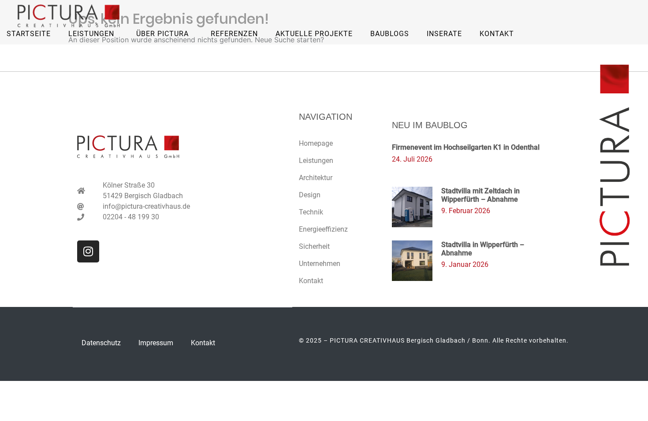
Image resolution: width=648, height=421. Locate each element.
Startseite (29, 34)
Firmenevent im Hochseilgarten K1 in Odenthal (466, 147)
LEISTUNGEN (91, 34)
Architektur (315, 178)
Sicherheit (314, 246)
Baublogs (389, 34)
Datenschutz (101, 343)
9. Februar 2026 (465, 211)
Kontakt (497, 34)
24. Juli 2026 (412, 159)
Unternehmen (319, 263)
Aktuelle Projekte (314, 34)
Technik (311, 212)
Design (309, 195)
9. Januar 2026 (464, 264)
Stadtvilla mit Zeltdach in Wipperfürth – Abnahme (480, 195)
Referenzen (234, 34)
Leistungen (316, 160)
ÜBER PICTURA (162, 34)
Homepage (316, 143)
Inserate (444, 34)
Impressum (155, 343)
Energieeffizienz (323, 229)
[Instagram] (88, 251)
